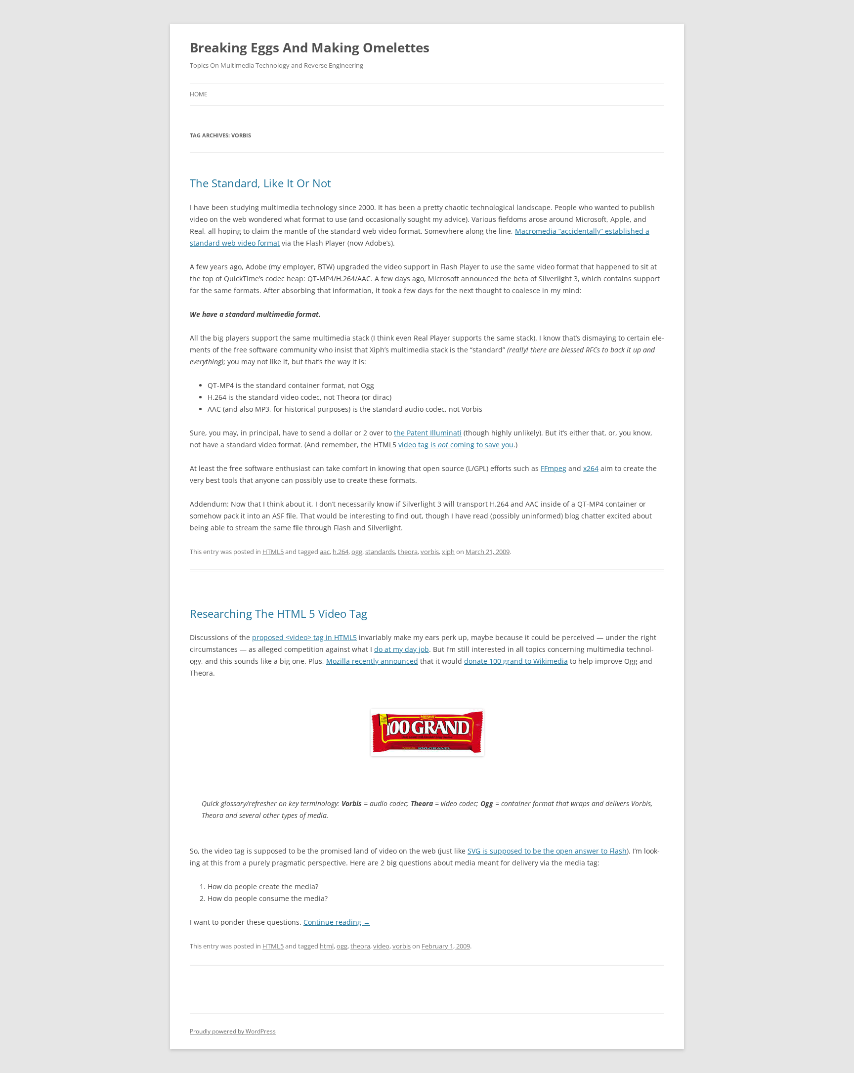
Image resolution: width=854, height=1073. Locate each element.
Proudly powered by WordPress (233, 1031)
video (381, 946)
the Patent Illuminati (428, 432)
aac (325, 551)
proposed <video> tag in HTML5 (304, 637)
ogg (356, 551)
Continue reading (336, 922)
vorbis (430, 551)
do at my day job (401, 649)
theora (408, 551)
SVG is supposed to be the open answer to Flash (547, 851)
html (327, 946)
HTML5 (273, 551)
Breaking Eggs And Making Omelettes (309, 47)
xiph (448, 551)
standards (380, 551)
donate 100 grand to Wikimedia (516, 661)
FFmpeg (553, 468)
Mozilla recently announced (372, 661)
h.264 (340, 551)
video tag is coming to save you (455, 444)
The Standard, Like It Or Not (260, 182)
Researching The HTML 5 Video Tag (278, 613)
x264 (590, 468)
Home (199, 94)
